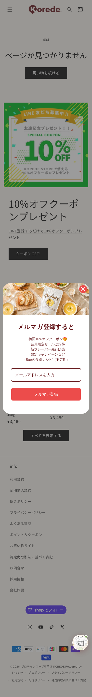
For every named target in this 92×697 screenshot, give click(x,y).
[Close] (83, 289)
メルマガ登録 (46, 394)
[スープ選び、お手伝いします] (80, 642)
